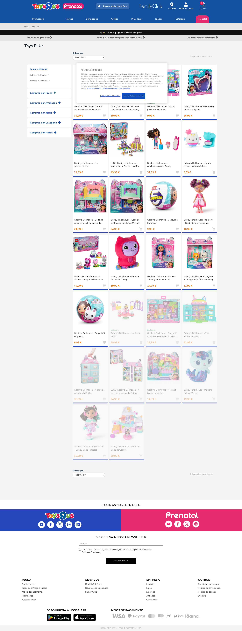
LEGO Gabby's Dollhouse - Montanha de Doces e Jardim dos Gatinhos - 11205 (125, 165)
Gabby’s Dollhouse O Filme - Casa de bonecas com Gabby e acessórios (126, 108)
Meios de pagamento (32, 591)
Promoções (38, 18)
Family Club (91, 591)
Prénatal (202, 18)
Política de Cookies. (94, 88)
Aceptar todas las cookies (134, 96)
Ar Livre (114, 18)
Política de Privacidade (91, 552)
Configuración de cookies (110, 96)
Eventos (202, 595)
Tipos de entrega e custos (34, 588)
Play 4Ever (136, 18)
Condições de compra (208, 584)
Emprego (150, 591)
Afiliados (150, 595)
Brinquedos (92, 18)
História (150, 584)
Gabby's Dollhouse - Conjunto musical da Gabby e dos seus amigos (162, 335)
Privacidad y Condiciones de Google (116, 88)
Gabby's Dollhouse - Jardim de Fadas (125, 335)
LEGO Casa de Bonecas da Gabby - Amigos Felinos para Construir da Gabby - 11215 (88, 278)
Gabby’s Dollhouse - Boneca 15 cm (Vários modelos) (161, 278)
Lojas (149, 588)
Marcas (69, 18)
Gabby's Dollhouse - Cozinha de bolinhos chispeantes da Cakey (88, 221)
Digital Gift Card (93, 584)
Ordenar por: (78, 53)
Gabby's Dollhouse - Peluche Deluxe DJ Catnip (125, 278)
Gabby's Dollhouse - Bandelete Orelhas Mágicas (199, 108)
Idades (158, 18)
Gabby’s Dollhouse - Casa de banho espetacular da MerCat (125, 221)
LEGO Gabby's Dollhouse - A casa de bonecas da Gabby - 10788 (125, 391)
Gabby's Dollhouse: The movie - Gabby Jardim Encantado (198, 221)
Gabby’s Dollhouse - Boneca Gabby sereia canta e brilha (88, 108)
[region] (121, 83)
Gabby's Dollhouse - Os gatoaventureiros (86, 165)
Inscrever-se (121, 560)
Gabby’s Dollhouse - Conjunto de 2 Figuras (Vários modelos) (199, 278)
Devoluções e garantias (96, 588)
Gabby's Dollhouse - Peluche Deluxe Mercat (198, 391)
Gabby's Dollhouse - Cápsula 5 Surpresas (162, 221)
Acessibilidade (29, 599)
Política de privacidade (209, 588)
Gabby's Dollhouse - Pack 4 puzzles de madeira (161, 108)
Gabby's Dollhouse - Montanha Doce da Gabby (126, 448)
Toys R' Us (35, 26)
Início (26, 26)
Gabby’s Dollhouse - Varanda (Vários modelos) (161, 391)
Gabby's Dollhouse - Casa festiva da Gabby (196, 335)
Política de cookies (207, 591)
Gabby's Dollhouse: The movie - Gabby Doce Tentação (89, 448)
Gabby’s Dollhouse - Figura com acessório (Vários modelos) (197, 165)
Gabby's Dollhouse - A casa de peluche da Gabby (89, 391)
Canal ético (151, 599)
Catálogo (180, 18)
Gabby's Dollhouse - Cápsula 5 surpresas (89, 335)
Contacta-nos (28, 584)
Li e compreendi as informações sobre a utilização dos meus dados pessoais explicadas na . (117, 550)
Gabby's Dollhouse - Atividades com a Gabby (159, 165)
